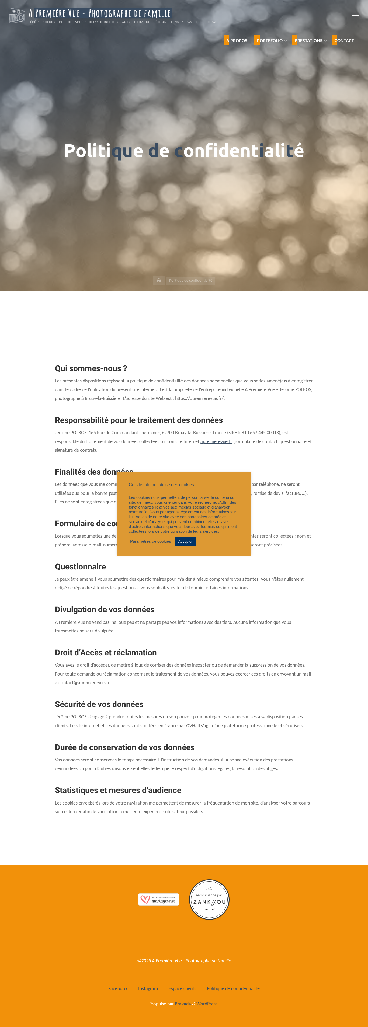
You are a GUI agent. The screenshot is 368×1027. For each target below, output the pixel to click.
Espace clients (182, 988)
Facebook (117, 988)
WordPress (206, 1004)
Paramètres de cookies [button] (150, 541)
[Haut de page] (347, 1006)
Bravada (182, 1004)
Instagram (148, 988)
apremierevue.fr (216, 441)
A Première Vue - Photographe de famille (100, 13)
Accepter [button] (185, 541)
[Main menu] (354, 15)
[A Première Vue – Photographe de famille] (17, 15)
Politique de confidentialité (233, 988)
